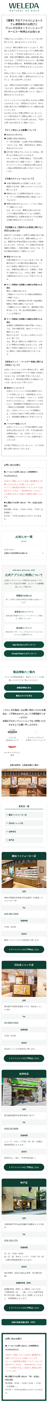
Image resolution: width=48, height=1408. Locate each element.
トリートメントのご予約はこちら (24, 949)
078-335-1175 (11, 1240)
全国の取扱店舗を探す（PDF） (24, 1322)
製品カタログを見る (24, 696)
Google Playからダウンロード (24, 653)
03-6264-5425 (11, 1022)
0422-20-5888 (11, 1128)
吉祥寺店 (12, 831)
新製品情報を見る (24, 687)
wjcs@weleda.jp (10, 475)
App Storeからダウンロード (24, 645)
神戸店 (11, 840)
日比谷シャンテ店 (16, 823)
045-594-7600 (11, 914)
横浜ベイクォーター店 (18, 815)
